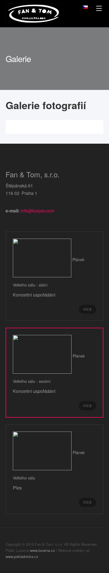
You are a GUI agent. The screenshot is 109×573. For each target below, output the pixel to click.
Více (87, 309)
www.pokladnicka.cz (22, 556)
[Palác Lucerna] (33, 13)
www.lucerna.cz (42, 550)
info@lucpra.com (37, 210)
